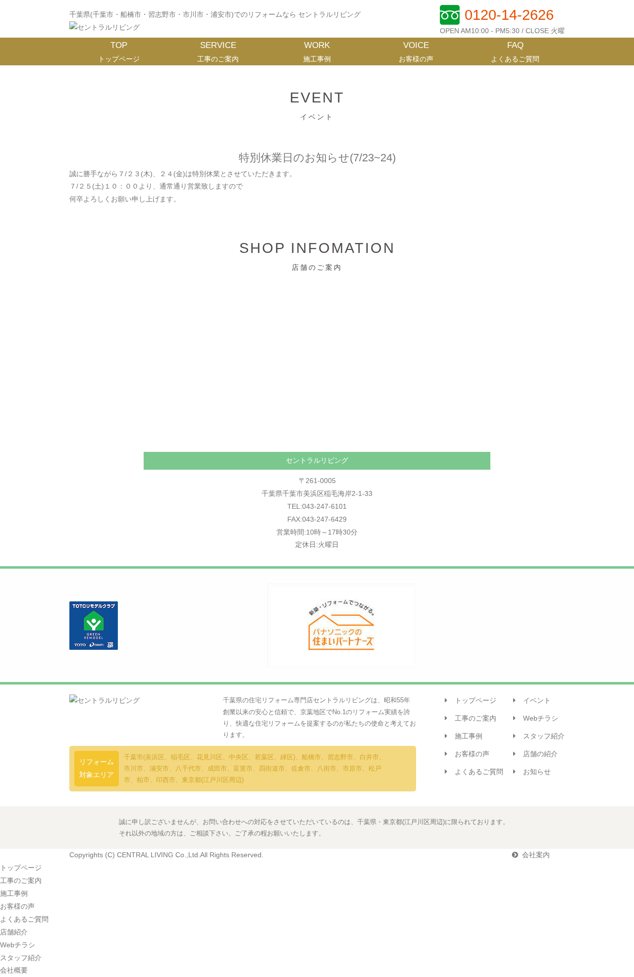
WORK (317, 51)
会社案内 (536, 855)
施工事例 (468, 736)
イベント (537, 700)
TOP (119, 51)
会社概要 (14, 970)
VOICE (416, 51)
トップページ (475, 700)
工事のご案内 (475, 718)
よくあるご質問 (479, 772)
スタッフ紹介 (544, 736)
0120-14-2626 (509, 15)
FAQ (515, 51)
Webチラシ (540, 718)
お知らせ (537, 772)
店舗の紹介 (540, 754)
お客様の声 (472, 754)
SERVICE (218, 51)
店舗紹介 (14, 932)
